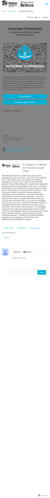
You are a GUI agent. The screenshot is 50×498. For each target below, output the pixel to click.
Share (31, 17)
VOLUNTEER (25, 96)
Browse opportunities (25, 102)
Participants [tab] (22, 228)
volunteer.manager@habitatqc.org (18, 148)
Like (38, 17)
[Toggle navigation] (46, 4)
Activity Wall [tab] (8, 228)
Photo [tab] (28, 252)
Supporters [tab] (35, 228)
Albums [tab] (7, 238)
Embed (46, 17)
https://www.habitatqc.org (15, 150)
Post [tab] (18, 252)
